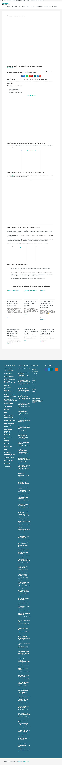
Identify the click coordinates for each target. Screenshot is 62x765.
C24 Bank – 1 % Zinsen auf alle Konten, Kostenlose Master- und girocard (24, 427)
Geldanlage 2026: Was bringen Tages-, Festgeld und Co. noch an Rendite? (24, 391)
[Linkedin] (54, 369)
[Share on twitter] (24, 76)
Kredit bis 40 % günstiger (9, 415)
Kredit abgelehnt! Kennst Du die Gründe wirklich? (31, 331)
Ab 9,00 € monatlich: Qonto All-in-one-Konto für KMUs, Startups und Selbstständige (24, 399)
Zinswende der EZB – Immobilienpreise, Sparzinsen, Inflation (23, 483)
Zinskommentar (7, 466)
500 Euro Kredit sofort (39, 6)
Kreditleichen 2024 (8, 429)
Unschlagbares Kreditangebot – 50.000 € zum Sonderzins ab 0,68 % (24, 750)
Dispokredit (6, 390)
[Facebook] (46, 369)
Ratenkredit (6, 444)
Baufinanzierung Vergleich (9, 379)
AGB (28, 761)
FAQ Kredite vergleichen (9, 394)
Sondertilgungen (7, 452)
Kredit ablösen (7, 414)
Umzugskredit (7, 463)
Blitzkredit (6, 385)
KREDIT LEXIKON (8, 418)
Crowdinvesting (7, 387)
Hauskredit (6, 405)
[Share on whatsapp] (27, 76)
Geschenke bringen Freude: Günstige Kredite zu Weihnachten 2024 (24, 453)
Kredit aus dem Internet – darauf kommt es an (12, 303)
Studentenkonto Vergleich (9, 454)
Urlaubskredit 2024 (8, 465)
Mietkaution (34, 382)
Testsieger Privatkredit (9, 457)
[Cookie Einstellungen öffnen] (2, 763)
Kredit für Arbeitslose (8, 417)
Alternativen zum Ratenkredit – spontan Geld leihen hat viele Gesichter (23, 624)
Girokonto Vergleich (8, 403)
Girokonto (34, 378)
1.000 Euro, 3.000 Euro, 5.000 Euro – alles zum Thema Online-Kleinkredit (24, 526)
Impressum (20, 761)
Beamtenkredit (7, 381)
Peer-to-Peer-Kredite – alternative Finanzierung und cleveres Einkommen (24, 735)
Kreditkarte (6, 428)
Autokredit (8, 6)
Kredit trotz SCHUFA (21, 6)
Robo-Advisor (7, 448)
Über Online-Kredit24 (8, 460)
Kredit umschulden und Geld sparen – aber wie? (30, 303)
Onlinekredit (6, 440)
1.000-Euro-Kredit (8, 368)
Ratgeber (55, 6)
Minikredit (27, 6)
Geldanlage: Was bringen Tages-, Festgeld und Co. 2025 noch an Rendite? (10, 400)
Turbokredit (6, 458)
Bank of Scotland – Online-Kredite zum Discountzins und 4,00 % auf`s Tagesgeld (24, 587)
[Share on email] (40, 76)
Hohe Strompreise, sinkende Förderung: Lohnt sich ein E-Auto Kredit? (24, 595)
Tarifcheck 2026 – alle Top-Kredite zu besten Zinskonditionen (47, 331)
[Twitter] (49, 369)
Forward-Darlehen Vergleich (10, 396)
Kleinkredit (6, 409)
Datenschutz (25, 761)
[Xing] (51, 369)
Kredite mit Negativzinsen (9, 425)
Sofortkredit (32, 6)
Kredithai (6, 426)
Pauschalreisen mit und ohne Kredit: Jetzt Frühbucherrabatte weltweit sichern (23, 442)
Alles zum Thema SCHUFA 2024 (24, 539)
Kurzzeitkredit (7, 434)
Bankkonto (6, 378)
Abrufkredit (6, 371)
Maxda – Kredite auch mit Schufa (24, 423)
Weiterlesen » (9, 343)
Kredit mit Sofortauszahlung (10, 420)
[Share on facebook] (22, 76)
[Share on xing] (35, 76)
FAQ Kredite (51, 6)
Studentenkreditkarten (9, 455)
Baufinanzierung (14, 6)
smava (5, 449)
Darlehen (6, 388)
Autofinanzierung (8, 373)
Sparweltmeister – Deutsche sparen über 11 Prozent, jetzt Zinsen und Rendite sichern (23, 570)
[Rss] (56, 369)
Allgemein (8, 67)
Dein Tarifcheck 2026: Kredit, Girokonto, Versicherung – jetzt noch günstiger (23, 376)
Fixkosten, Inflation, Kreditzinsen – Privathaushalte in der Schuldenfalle (24, 639)
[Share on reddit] (30, 76)
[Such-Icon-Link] (59, 6)
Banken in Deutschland (9, 376)
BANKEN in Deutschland (36, 398)
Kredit (5, 412)
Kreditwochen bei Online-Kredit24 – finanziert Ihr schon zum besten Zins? (24, 603)
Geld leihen (6, 397)
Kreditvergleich (7, 432)
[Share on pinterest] (32, 76)
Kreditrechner (7, 431)
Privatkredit (6, 443)
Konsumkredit (7, 411)
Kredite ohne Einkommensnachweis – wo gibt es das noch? (24, 661)
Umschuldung (7, 462)
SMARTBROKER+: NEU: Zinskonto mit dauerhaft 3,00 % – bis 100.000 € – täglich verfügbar (24, 458)
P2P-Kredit (46, 6)
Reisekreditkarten (8, 446)
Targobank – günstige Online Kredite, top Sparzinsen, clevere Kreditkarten (24, 578)
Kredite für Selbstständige (9, 423)
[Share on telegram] (38, 76)
